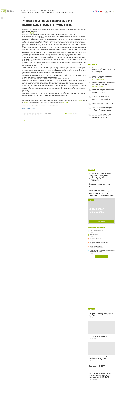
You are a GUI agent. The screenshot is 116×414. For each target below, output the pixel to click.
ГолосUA (32, 33)
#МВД (23, 108)
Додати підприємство (101, 256)
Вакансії (52, 12)
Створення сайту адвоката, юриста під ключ (101, 315)
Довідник (43, 10)
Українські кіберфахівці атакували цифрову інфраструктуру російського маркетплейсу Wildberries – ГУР (103, 108)
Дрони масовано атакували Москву (102, 103)
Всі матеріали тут (101, 221)
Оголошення (71, 12)
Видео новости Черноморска (97, 210)
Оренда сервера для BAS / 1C (99, 336)
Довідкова (43, 12)
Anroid (66, 102)
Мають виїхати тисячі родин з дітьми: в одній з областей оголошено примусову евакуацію (103, 91)
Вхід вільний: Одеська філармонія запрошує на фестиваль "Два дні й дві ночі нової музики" (103, 69)
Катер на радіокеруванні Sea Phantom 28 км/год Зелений (99, 358)
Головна (25, 10)
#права (33, 108)
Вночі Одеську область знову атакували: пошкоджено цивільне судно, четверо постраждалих (102, 97)
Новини (34, 10)
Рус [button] (106, 11)
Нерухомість (37, 12)
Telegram (79, 100)
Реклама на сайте (64, 12)
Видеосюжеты (24, 12)
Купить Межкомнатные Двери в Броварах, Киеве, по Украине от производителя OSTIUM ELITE (100, 375)
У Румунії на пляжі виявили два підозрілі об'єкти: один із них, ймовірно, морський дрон (101, 115)
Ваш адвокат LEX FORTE (97, 366)
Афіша (48, 12)
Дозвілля (52, 10)
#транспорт (28, 108)
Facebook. (25, 102)
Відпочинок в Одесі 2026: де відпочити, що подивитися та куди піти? (103, 83)
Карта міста (57, 12)
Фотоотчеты (30, 12)
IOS (63, 102)
